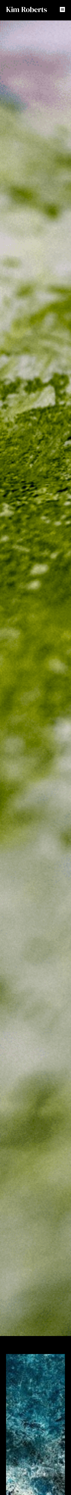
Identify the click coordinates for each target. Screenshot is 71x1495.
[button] (62, 9)
